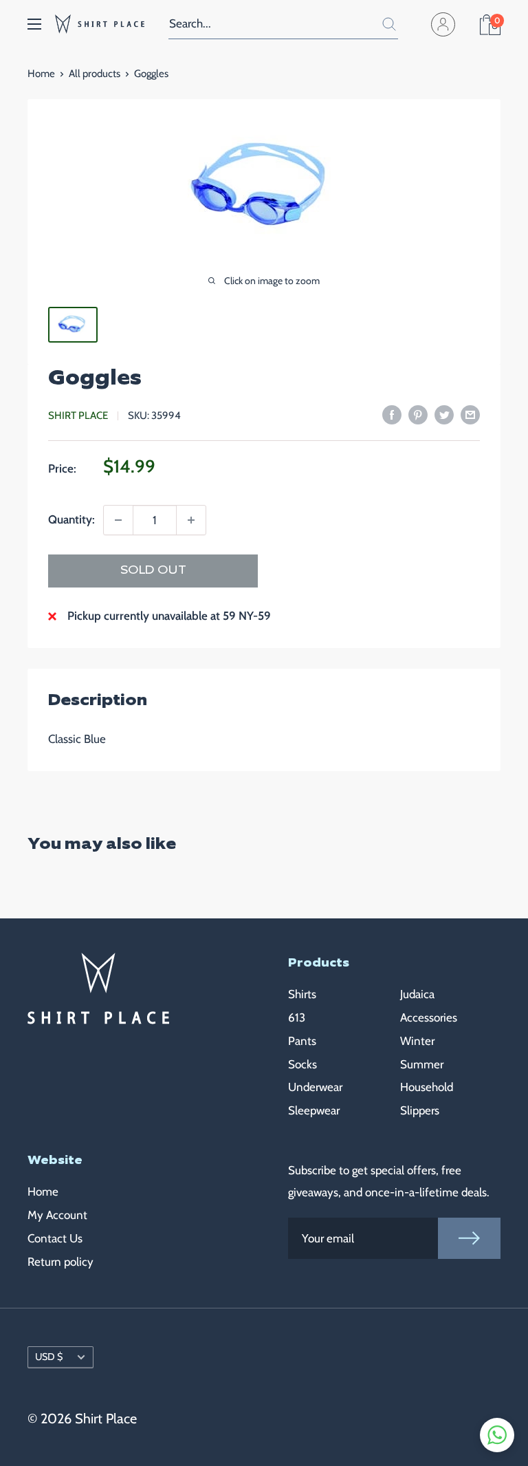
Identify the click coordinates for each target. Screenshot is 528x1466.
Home (41, 73)
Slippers (419, 1110)
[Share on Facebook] (392, 414)
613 (296, 1017)
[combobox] (266, 24)
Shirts (302, 994)
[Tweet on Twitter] (444, 414)
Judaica (417, 994)
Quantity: (71, 519)
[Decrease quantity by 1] (118, 520)
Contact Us (55, 1238)
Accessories (428, 1017)
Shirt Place (78, 415)
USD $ (49, 1356)
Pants (302, 1041)
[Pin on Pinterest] (418, 414)
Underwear (315, 1087)
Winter (417, 1041)
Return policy (61, 1262)
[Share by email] (470, 414)
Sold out (153, 570)
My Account (57, 1215)
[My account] (449, 24)
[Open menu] (34, 24)
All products (94, 73)
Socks (302, 1064)
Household (426, 1087)
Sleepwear (314, 1110)
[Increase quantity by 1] (191, 520)
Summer (421, 1064)
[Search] (381, 24)
